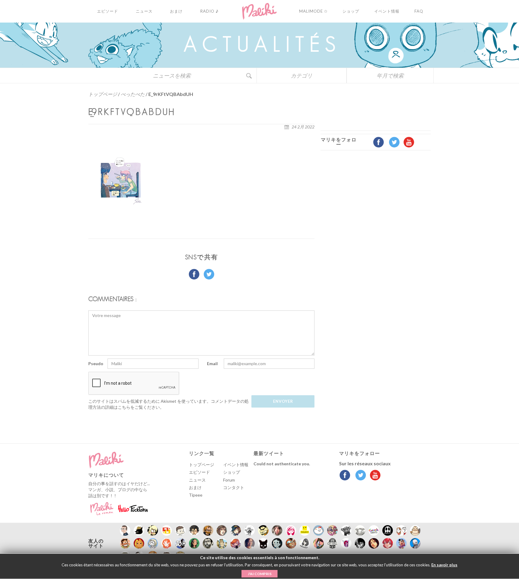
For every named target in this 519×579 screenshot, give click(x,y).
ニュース (197, 479)
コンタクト (233, 487)
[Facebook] (345, 475)
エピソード (199, 472)
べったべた (133, 94)
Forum (229, 479)
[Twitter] (359, 475)
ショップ (231, 472)
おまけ (195, 487)
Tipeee (195, 494)
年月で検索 (390, 75)
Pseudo (95, 363)
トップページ (102, 94)
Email (212, 363)
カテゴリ (301, 75)
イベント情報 (235, 464)
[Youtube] (373, 475)
